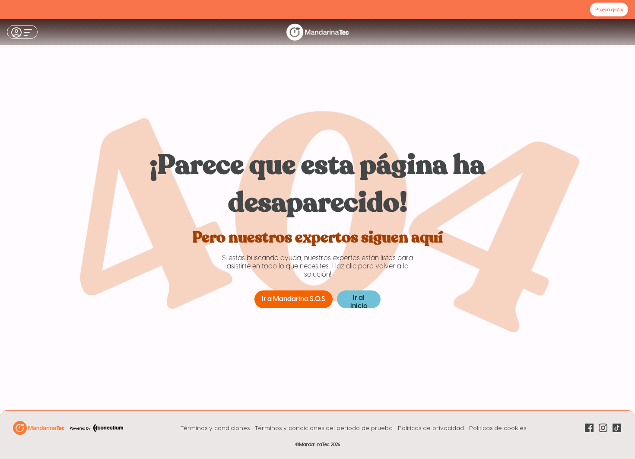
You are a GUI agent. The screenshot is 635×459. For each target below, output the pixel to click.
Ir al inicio (359, 301)
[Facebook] (589, 428)
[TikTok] (617, 428)
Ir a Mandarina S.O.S (293, 299)
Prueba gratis (609, 9)
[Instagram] (603, 428)
